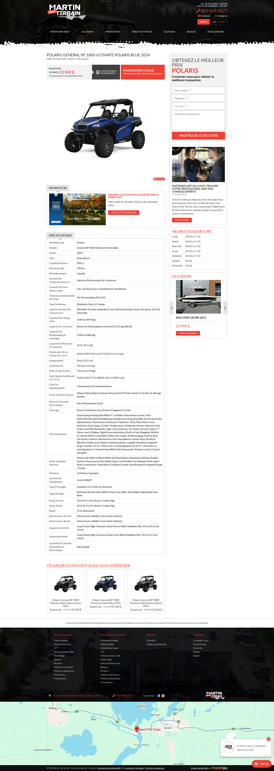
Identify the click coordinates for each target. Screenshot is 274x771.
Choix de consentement (154, 768)
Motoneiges (59, 655)
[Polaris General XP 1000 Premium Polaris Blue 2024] (105, 584)
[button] (172, 308)
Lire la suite (182, 220)
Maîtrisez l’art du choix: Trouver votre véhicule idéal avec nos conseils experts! (195, 188)
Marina (203, 22)
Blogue (196, 652)
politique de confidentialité (109, 768)
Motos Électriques (62, 644)
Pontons (58, 663)
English (221, 22)
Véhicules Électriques (110, 663)
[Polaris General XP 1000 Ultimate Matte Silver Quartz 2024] (65, 584)
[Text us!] (261, 764)
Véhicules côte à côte (63, 652)
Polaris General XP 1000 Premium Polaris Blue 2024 (106, 601)
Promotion (58, 188)
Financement (60, 678)
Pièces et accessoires (156, 644)
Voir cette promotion (123, 212)
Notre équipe (199, 644)
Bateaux (58, 659)
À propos (198, 635)
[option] (198, 308)
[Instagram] (163, 695)
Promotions (59, 674)
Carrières (197, 648)
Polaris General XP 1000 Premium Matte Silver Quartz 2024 (146, 603)
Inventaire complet (109, 640)
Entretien (151, 640)
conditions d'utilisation (134, 768)
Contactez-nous (201, 640)
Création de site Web (199, 768)
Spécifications (60, 235)
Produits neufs (63, 635)
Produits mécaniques (64, 671)
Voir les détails (188, 333)
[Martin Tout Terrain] (66, 12)
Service (151, 635)
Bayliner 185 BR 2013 (191, 317)
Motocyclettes (60, 640)
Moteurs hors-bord (63, 667)
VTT (56, 648)
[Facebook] (158, 695)
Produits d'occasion (113, 635)
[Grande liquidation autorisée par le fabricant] (77, 209)
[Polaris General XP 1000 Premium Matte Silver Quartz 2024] (146, 584)
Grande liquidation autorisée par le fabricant (133, 196)
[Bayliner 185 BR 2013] (198, 297)
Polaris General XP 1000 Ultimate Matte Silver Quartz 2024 (66, 603)
